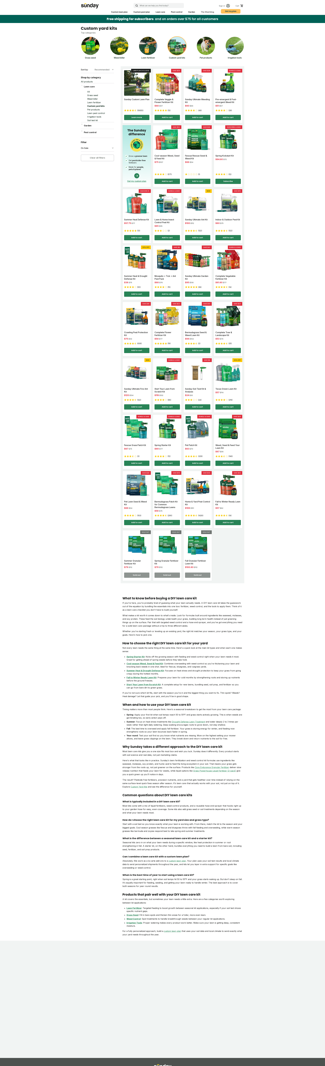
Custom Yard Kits (139, 786)
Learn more (136, 117)
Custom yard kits (96, 106)
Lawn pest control (96, 113)
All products (87, 81)
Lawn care (160, 12)
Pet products (93, 109)
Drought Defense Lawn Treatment (188, 721)
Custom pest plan (141, 12)
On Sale (84, 148)
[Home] (90, 6)
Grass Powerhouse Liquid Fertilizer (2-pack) (214, 771)
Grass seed (92, 95)
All (88, 91)
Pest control (176, 12)
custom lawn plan (177, 861)
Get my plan (230, 11)
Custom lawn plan (119, 12)
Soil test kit (92, 120)
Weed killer (92, 99)
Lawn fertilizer (94, 102)
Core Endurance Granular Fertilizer (212, 767)
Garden (191, 12)
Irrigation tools (94, 116)
